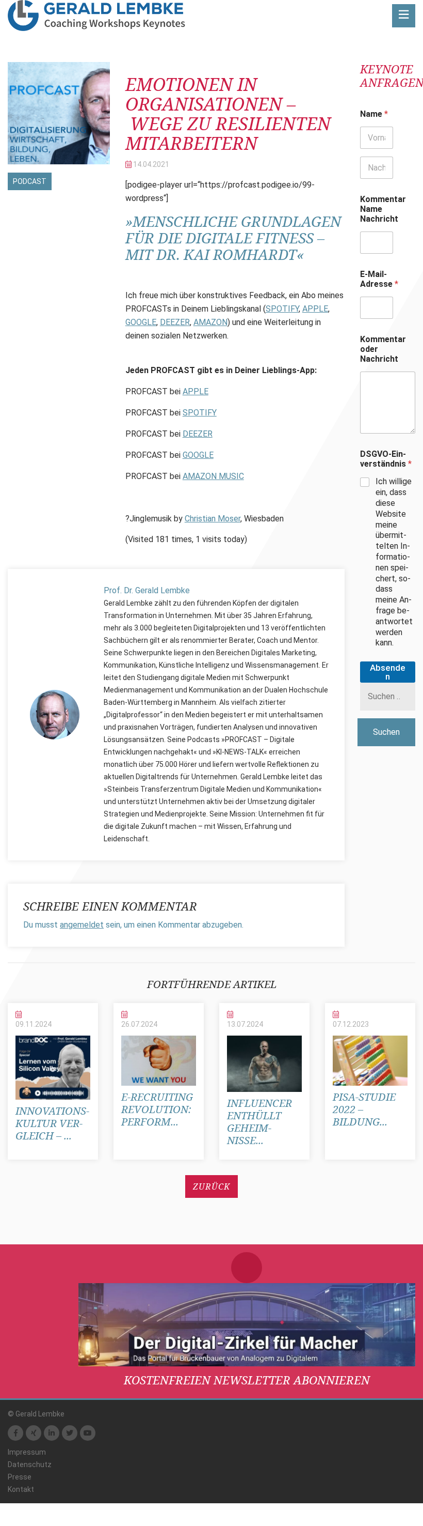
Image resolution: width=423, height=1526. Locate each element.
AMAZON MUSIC (213, 476)
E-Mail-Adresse (379, 279)
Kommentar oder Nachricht (383, 349)
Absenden (387, 672)
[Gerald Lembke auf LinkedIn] (51, 1433)
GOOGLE (140, 322)
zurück (211, 1186)
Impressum (27, 1452)
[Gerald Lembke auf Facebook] (15, 1433)
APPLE (315, 309)
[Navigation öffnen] (403, 15)
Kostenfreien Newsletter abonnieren (247, 1380)
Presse (19, 1477)
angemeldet (82, 925)
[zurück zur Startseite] (96, 15)
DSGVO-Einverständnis (386, 459)
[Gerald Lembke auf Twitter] (69, 1433)
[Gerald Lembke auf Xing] (33, 1433)
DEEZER (175, 322)
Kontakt (21, 1489)
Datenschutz (30, 1464)
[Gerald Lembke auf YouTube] (87, 1433)
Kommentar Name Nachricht (383, 209)
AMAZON (210, 322)
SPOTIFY (282, 309)
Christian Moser (212, 518)
